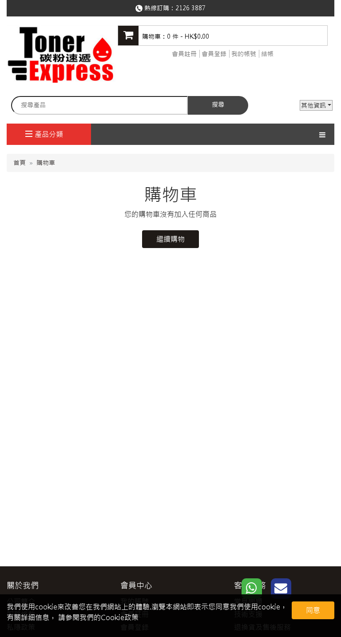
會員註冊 (184, 54)
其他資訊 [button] (313, 105)
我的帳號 (243, 54)
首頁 (19, 163)
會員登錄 (214, 54)
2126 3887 (190, 8)
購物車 (45, 163)
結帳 (267, 54)
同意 (313, 610)
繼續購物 (170, 239)
